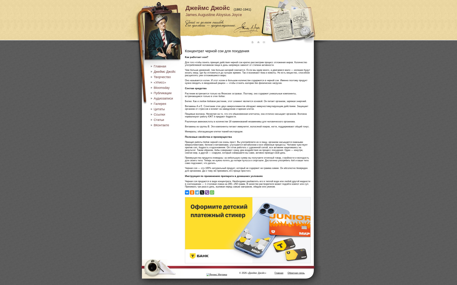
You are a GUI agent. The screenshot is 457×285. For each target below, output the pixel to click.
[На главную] (252, 42)
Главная (160, 66)
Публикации (163, 93)
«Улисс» (160, 82)
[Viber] (207, 192)
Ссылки (159, 114)
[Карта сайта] (258, 42)
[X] (202, 192)
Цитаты (159, 109)
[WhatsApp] (212, 192)
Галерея (160, 104)
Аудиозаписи (163, 98)
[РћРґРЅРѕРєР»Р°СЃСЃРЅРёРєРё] (192, 192)
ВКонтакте (161, 125)
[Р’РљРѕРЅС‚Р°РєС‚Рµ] (187, 192)
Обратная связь (296, 273)
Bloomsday (162, 88)
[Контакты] (263, 42)
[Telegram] (197, 192)
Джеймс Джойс (207, 7)
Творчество (162, 77)
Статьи (159, 120)
